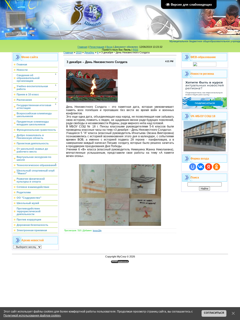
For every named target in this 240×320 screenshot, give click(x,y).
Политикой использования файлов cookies (32, 315)
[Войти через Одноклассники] (216, 166)
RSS (135, 49)
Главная (82, 46)
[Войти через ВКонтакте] (200, 166)
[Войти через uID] (192, 166)
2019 (79, 52)
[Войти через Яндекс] (208, 166)
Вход (109, 46)
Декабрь (89, 52)
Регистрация (96, 46)
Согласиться (214, 312)
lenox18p (97, 230)
